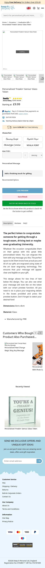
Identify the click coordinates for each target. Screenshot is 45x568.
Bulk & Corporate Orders (11, 493)
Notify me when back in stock (22, 203)
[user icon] (34, 8)
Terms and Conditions (10, 509)
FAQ (3, 483)
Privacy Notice (7, 521)
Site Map (5, 518)
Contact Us (6, 496)
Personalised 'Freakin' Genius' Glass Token (21, 429)
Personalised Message (11, 163)
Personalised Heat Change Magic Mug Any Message (15, 349)
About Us (5, 505)
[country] (29, 8)
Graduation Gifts (24, 22)
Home (4, 22)
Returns (5, 490)
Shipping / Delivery (9, 486)
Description (7, 223)
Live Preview (22, 190)
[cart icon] (38, 8)
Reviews (18, 223)
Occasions (12, 22)
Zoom (5, 69)
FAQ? (25, 223)
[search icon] (41, 15)
